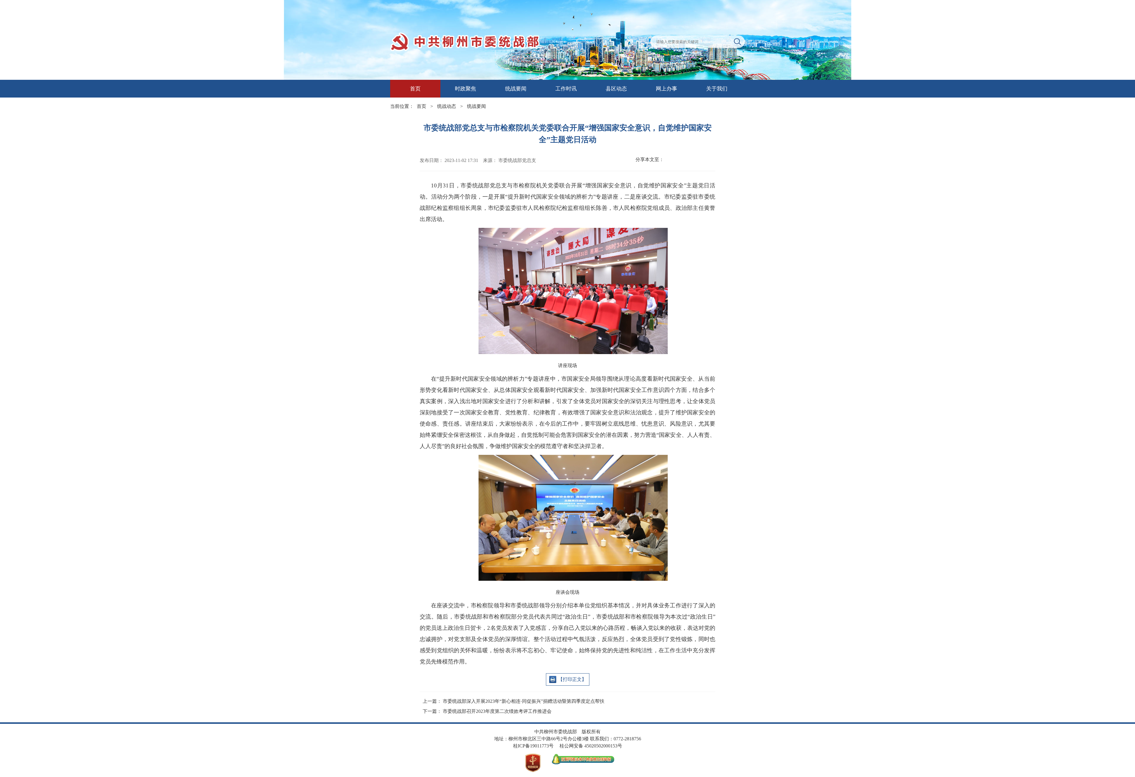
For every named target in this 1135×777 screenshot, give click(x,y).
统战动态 (446, 106)
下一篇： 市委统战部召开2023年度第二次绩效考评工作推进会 (487, 711)
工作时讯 (566, 89)
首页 (415, 89)
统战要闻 (515, 89)
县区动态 (616, 89)
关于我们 (716, 89)
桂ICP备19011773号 (533, 745)
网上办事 (666, 89)
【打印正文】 (572, 679)
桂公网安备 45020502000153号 (591, 745)
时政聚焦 (465, 89)
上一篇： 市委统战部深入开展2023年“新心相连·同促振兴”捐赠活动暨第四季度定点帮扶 (513, 701)
